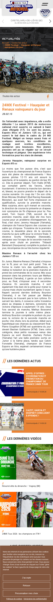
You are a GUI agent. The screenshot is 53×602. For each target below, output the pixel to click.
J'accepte (26, 577)
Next (50, 21)
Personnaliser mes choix (26, 593)
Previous (3, 21)
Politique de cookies (14, 599)
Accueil (5, 43)
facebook (48, 97)
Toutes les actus (19, 43)
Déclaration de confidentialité (35, 599)
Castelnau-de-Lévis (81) (26, 21)
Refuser (26, 585)
